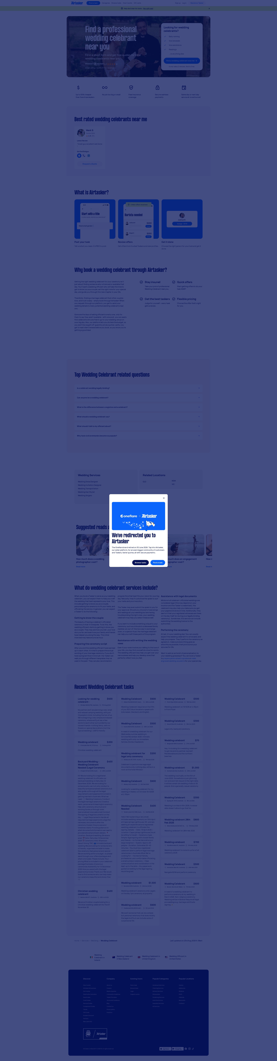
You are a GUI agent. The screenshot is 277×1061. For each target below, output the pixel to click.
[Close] (164, 498)
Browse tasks (140, 562)
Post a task (158, 562)
